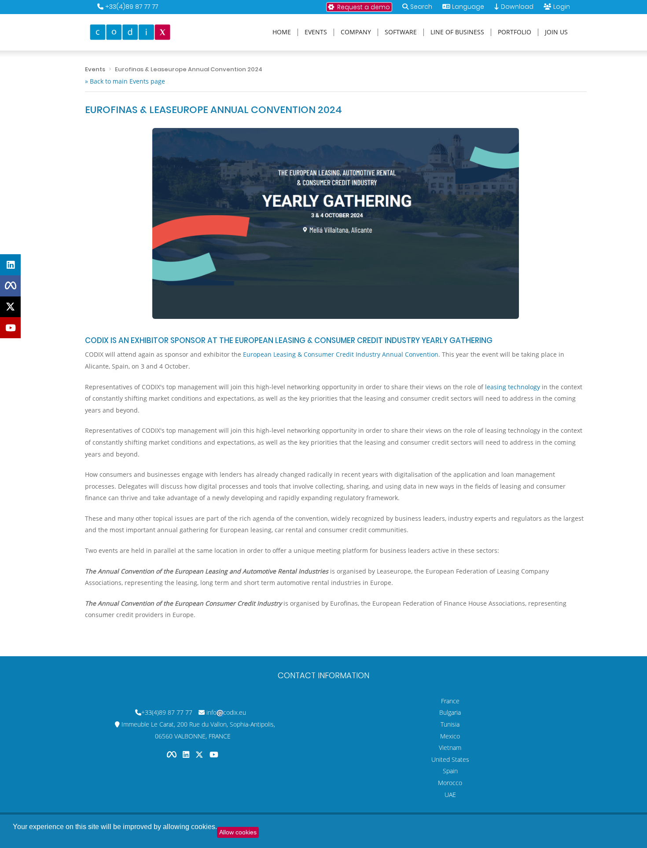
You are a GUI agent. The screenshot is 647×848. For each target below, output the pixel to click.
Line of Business (457, 32)
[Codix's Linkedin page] (187, 754)
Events (316, 32)
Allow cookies (238, 832)
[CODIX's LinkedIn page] (10, 264)
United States (450, 759)
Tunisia (450, 724)
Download (516, 6)
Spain (450, 771)
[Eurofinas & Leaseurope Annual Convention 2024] (336, 223)
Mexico (450, 736)
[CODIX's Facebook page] (10, 285)
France (450, 701)
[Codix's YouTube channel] (214, 754)
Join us (556, 32)
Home (281, 32)
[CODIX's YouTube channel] (10, 327)
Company (356, 32)
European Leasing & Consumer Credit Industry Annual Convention (340, 354)
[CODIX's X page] (10, 307)
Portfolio (514, 32)
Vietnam (450, 747)
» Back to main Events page (125, 81)
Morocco (450, 783)
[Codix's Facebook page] (172, 754)
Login (561, 6)
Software (401, 32)
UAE (450, 794)
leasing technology (512, 387)
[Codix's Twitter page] (200, 754)
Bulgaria (450, 712)
